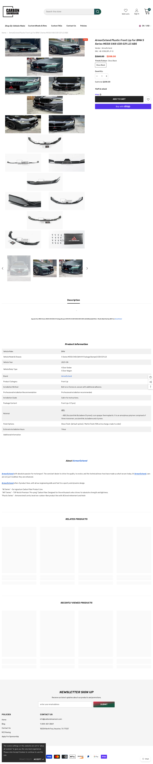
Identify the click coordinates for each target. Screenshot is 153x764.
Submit (104, 704)
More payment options (123, 110)
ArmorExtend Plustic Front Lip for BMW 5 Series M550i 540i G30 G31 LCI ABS (119, 42)
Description (73, 300)
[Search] (72, 12)
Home (4, 33)
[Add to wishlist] (148, 99)
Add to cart (118, 99)
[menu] (3, 25)
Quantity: (99, 71)
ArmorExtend (107, 48)
